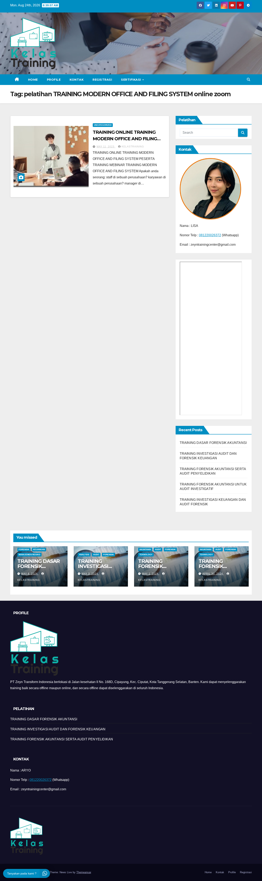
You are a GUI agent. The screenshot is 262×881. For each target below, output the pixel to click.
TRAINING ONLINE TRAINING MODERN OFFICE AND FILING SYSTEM (125, 138)
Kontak (77, 79)
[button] (248, 79)
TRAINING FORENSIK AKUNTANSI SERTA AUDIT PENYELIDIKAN (61, 739)
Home (33, 79)
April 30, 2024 (213, 573)
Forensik (24, 549)
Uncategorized (103, 125)
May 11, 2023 (106, 146)
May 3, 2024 (90, 573)
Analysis (84, 554)
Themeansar (83, 872)
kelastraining (133, 146)
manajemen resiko (29, 554)
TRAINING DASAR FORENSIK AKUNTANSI (213, 442)
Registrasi (102, 79)
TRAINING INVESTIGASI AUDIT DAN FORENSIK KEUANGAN (58, 729)
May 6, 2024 (29, 573)
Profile (54, 79)
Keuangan (39, 549)
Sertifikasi (131, 79)
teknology (145, 554)
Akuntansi (145, 549)
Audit (96, 554)
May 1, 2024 (150, 573)
